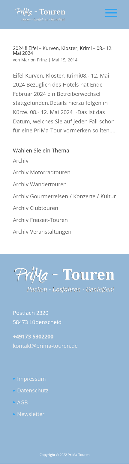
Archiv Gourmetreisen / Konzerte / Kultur (64, 196)
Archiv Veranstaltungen (42, 231)
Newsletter (30, 414)
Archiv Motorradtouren (41, 172)
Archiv (20, 160)
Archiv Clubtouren (35, 207)
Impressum (31, 378)
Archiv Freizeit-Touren (40, 219)
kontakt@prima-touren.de (45, 345)
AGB (22, 402)
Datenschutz (32, 390)
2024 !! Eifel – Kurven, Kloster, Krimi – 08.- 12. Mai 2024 (62, 50)
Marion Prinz (34, 60)
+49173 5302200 (33, 336)
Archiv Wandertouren (40, 184)
